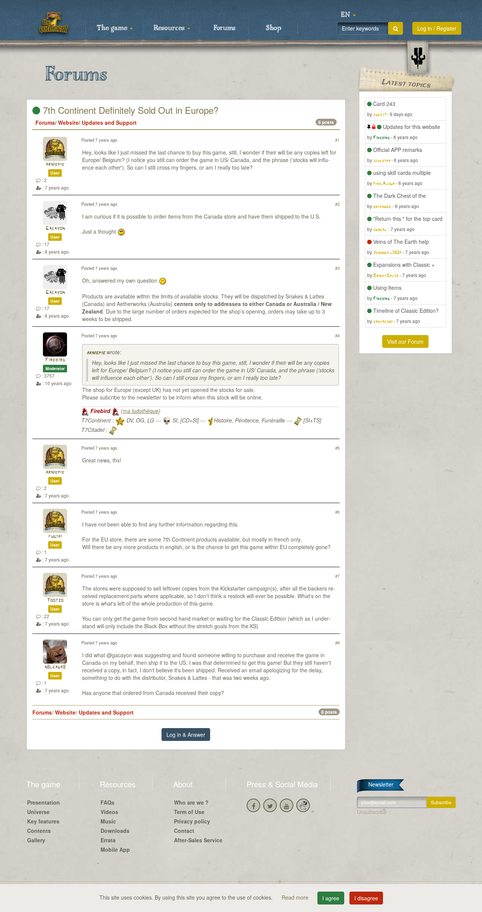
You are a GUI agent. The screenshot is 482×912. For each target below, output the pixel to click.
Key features (43, 821)
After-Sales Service (198, 840)
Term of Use (189, 812)
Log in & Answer (185, 734)
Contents (39, 830)
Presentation (43, 802)
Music (108, 821)
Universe (38, 812)
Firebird (55, 360)
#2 (337, 204)
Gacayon (55, 228)
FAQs (107, 802)
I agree (330, 898)
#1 (337, 140)
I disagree (366, 898)
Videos (109, 812)
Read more (296, 897)
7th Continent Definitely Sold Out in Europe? (129, 109)
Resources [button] (170, 28)
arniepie (55, 164)
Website (68, 122)
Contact (184, 830)
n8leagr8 (55, 667)
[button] (348, 15)
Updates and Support (109, 122)
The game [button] (113, 28)
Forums (224, 28)
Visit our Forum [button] (405, 341)
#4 (337, 335)
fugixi (55, 536)
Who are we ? (191, 802)
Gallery (36, 840)
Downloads (115, 830)
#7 (337, 576)
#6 (337, 512)
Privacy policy (192, 821)
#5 (337, 448)
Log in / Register (436, 28)
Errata (108, 840)
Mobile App (115, 849)
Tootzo (55, 600)
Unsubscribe (372, 812)
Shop (273, 28)
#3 (337, 268)
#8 (337, 643)
